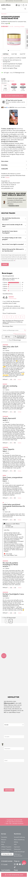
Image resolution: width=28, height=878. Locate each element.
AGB (15, 844)
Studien (7, 177)
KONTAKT (5, 264)
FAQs (2, 844)
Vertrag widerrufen (7, 854)
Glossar (3, 842)
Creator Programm (6, 849)
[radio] (5, 88)
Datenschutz (17, 849)
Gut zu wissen (4, 161)
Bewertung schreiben (19, 26)
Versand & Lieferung (19, 837)
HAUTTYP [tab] (22, 54)
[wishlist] (21, 5)
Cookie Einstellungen (19, 851)
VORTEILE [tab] (5, 54)
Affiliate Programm (6, 847)
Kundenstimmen (5, 851)
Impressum (17, 847)
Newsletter (4, 837)
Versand (12, 81)
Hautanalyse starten (13, 205)
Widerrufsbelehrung (19, 839)
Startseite (3, 14)
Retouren (3, 839)
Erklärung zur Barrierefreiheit (18, 855)
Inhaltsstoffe (4, 168)
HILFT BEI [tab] (14, 54)
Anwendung (4, 165)
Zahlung (16, 842)
